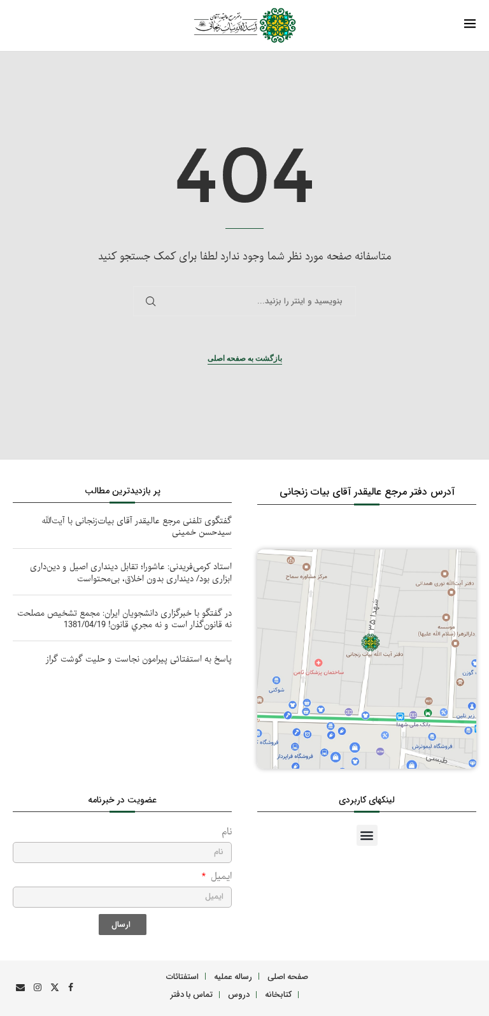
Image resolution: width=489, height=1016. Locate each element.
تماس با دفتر (192, 994)
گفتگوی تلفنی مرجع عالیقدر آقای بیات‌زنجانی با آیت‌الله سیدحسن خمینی (137, 526)
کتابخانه (278, 994)
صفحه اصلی (287, 976)
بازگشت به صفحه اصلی (245, 358)
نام (227, 832)
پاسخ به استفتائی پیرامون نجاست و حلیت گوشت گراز (139, 659)
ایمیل (220, 876)
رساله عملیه (233, 976)
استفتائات (182, 976)
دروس (239, 994)
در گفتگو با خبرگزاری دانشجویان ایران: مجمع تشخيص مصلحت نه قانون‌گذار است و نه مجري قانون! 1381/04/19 (124, 619)
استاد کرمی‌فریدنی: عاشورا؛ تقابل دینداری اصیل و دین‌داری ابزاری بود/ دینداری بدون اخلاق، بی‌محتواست (131, 572)
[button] (367, 835)
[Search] (42, 26)
